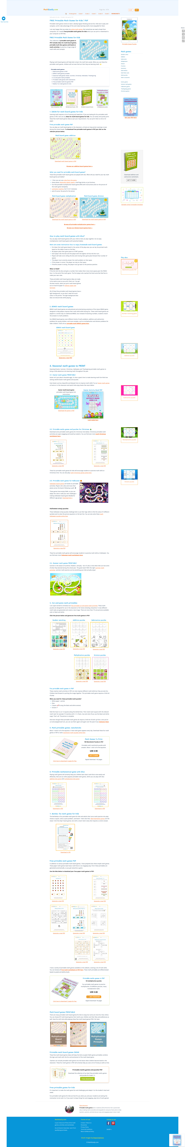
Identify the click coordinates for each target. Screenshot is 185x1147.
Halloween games (125, 86)
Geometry (123, 68)
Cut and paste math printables (61, 77)
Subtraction (124, 59)
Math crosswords (125, 77)
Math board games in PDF (60, 71)
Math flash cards (125, 72)
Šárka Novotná (83, 1105)
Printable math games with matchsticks (64, 79)
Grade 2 (87, 13)
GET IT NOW (94, 755)
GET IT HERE (131, 180)
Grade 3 (94, 13)
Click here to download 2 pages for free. (65, 761)
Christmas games (125, 91)
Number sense (124, 54)
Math (51, 9)
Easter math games (103, 383)
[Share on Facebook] (183, 31)
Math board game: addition (66, 135)
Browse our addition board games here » (80, 166)
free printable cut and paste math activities (84, 606)
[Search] (183, 41)
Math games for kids (55, 17)
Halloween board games (57, 484)
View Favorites (4, 22)
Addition (123, 56)
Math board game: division (94, 196)
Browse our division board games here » (79, 228)
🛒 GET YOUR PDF (94, 997)
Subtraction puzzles (98, 620)
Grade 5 (107, 13)
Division (123, 63)
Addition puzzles (79, 620)
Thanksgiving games (126, 88)
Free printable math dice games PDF (63, 82)
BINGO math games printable (61, 73)
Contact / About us (86, 1123)
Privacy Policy (85, 1127)
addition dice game (55, 779)
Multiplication (124, 61)
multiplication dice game (71, 779)
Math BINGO (124, 70)
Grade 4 (100, 13)
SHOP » (109, 1129)
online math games (77, 29)
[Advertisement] (92, 3)
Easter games (124, 81)
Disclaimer (84, 1125)
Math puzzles (124, 75)
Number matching (59, 620)
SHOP (131, 10)
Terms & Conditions (86, 1129)
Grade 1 (81, 13)
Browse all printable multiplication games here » (79, 224)
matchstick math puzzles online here (74, 732)
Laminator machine (58, 189)
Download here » (67, 498)
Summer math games (126, 84)
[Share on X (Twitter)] (183, 34)
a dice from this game (70, 180)
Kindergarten (72, 13)
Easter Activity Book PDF (93, 390)
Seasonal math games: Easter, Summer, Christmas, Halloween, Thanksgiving (74, 75)
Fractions (123, 65)
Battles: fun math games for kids (62, 84)
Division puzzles (100, 655)
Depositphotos (98, 1138)
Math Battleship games (98, 818)
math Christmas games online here (80, 473)
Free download (87, 1079)
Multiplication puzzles (82, 655)
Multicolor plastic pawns (67, 182)
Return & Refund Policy (87, 1131)
